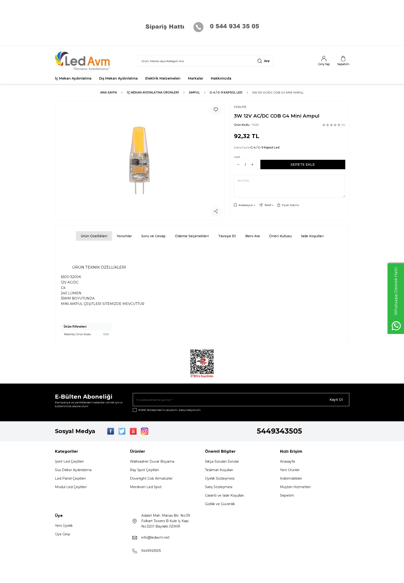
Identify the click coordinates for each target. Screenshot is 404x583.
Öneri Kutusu (280, 236)
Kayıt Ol (336, 399)
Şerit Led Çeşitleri (69, 461)
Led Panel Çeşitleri (70, 478)
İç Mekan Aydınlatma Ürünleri (153, 92)
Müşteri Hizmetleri (295, 487)
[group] (139, 160)
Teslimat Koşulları (219, 470)
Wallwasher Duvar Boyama (152, 461)
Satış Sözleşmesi (218, 487)
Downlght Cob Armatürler (151, 478)
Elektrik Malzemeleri (162, 78)
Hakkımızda (221, 78)
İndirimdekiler (291, 478)
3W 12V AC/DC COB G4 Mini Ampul (278, 92)
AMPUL (194, 92)
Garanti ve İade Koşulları (224, 495)
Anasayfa (287, 461)
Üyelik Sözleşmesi (219, 478)
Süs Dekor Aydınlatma (73, 470)
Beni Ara (252, 236)
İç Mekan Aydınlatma (73, 78)
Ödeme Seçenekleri (192, 236)
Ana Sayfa (108, 92)
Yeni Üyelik (64, 526)
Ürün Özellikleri (94, 236)
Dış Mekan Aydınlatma (118, 78)
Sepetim (287, 495)
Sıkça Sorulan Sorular (222, 461)
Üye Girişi (62, 534)
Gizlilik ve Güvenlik (220, 504)
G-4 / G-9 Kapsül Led (226, 92)
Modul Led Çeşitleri (71, 487)
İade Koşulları (312, 236)
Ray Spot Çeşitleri (144, 470)
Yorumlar (124, 236)
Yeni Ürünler (290, 470)
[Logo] (83, 60)
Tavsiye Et (227, 236)
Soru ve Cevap (153, 236)
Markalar (195, 78)
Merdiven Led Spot (146, 487)
